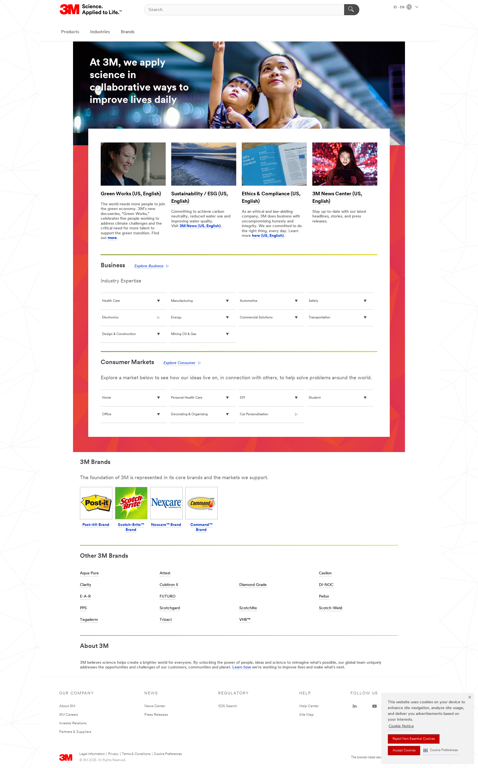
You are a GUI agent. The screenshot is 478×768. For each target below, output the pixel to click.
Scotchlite (248, 608)
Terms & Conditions (136, 754)
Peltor (324, 597)
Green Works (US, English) (131, 194)
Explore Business (148, 266)
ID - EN (399, 7)
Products (70, 32)
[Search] (351, 9)
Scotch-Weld (330, 608)
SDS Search (227, 706)
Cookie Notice (401, 726)
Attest (165, 573)
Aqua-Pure (89, 573)
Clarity (85, 585)
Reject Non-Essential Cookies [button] (414, 739)
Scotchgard (170, 608)
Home (106, 397)
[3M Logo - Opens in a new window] (91, 9)
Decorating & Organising (189, 414)
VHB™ (244, 620)
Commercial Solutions (256, 317)
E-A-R (85, 597)
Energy (176, 317)
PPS (83, 608)
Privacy (113, 754)
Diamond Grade (253, 585)
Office (106, 414)
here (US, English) (268, 236)
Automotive (249, 301)
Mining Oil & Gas (183, 334)
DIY (242, 397)
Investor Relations (73, 723)
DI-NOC (326, 585)
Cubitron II (169, 585)
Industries (100, 32)
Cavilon (325, 573)
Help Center (309, 706)
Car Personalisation (254, 414)
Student (315, 397)
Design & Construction (119, 334)
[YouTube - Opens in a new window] (374, 706)
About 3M (67, 706)
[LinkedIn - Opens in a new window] (354, 706)
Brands (127, 32)
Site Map (306, 715)
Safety (313, 301)
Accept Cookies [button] (404, 750)
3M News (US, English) (200, 226)
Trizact (166, 620)
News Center (154, 706)
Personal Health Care (186, 397)
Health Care (111, 301)
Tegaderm (89, 620)
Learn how (241, 667)
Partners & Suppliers (75, 732)
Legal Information (92, 754)
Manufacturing (182, 301)
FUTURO (167, 597)
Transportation (319, 317)
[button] (440, 750)
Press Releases (156, 715)
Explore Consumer (179, 363)
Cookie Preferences (168, 754)
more (112, 238)
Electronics (110, 317)
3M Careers (68, 715)
